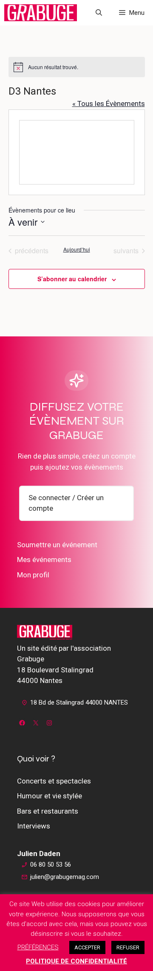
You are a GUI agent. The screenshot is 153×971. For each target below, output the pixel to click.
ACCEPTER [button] (87, 947)
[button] (98, 12)
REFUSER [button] (127, 947)
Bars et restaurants (47, 811)
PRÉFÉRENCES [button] (38, 947)
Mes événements (44, 559)
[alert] (76, 67)
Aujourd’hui (76, 249)
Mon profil (33, 575)
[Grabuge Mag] (40, 12)
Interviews (33, 826)
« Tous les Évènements (108, 103)
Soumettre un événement (57, 544)
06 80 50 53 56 (50, 864)
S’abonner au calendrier (72, 278)
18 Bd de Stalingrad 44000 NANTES (79, 702)
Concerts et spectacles (54, 781)
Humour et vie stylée (49, 796)
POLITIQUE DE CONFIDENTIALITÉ (76, 961)
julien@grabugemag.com (64, 877)
